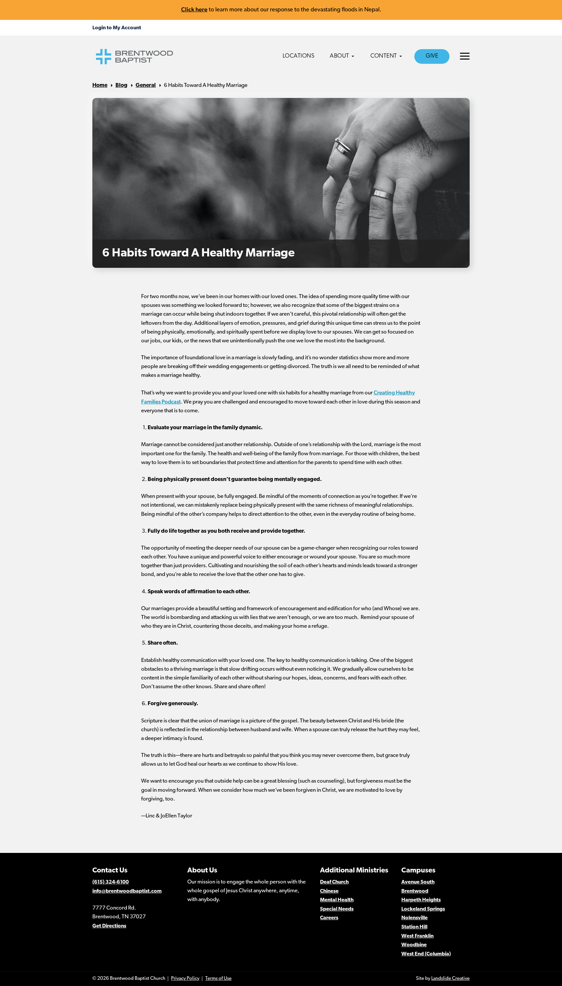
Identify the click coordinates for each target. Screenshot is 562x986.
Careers (329, 918)
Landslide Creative (450, 978)
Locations (299, 56)
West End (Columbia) (426, 954)
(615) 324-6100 (110, 882)
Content (383, 56)
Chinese (329, 891)
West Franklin (417, 936)
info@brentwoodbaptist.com (127, 891)
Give (432, 56)
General (146, 85)
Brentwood (414, 891)
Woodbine (414, 945)
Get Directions (109, 926)
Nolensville (414, 918)
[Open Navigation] (465, 56)
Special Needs (337, 909)
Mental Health (337, 900)
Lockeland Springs (423, 909)
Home (99, 85)
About (339, 56)
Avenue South (418, 882)
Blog (121, 85)
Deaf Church (334, 882)
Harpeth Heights (421, 900)
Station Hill (414, 927)
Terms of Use (218, 978)
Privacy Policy (185, 978)
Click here (194, 9)
